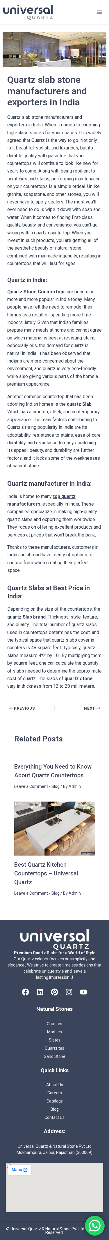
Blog (55, 786)
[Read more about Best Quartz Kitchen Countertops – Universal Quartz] (54, 828)
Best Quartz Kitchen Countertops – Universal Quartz (46, 873)
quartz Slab (79, 404)
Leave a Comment (31, 786)
